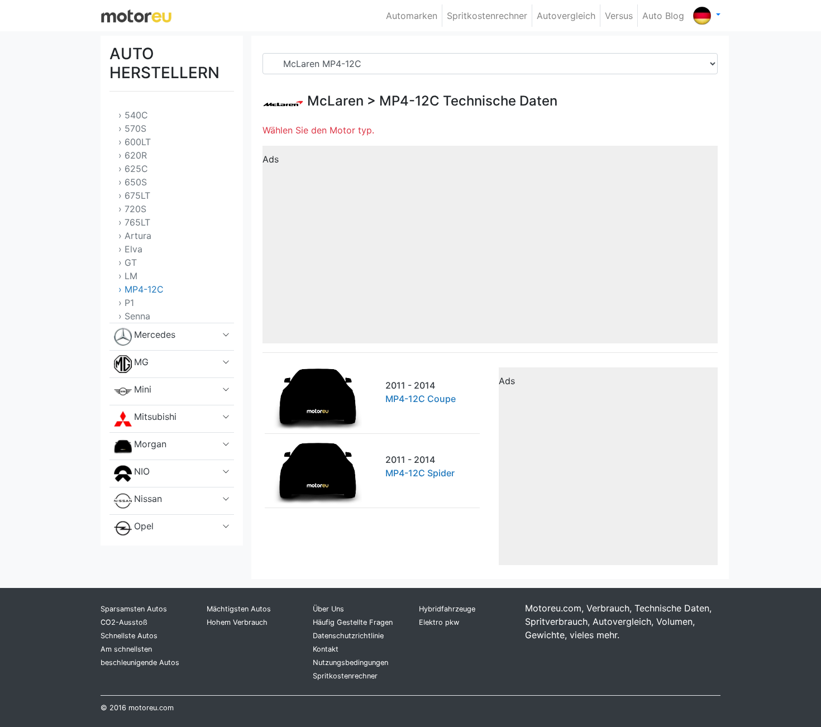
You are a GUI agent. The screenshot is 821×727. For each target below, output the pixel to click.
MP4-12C (409, 101)
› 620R (132, 155)
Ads (270, 159)
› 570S (132, 128)
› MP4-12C (141, 289)
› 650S (132, 182)
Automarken (411, 15)
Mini (142, 389)
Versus (619, 15)
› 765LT (134, 222)
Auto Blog (663, 15)
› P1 (126, 302)
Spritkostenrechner (487, 15)
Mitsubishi (155, 416)
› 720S (132, 208)
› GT (127, 262)
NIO (142, 471)
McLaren (335, 101)
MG (141, 361)
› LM (127, 275)
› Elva (130, 249)
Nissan (148, 498)
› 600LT (134, 141)
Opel (144, 526)
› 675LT (134, 195)
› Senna (134, 316)
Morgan (150, 443)
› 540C (133, 115)
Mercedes (154, 334)
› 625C (133, 168)
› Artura (134, 235)
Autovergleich (566, 15)
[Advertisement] (490, 248)
